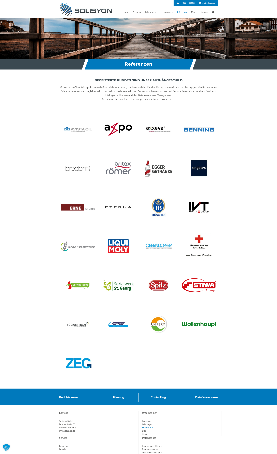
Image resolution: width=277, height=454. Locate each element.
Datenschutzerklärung (152, 446)
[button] (213, 12)
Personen (146, 421)
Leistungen (147, 424)
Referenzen (147, 427)
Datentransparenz (150, 449)
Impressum (64, 446)
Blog (144, 430)
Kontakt (62, 449)
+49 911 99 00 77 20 (187, 3)
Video (144, 434)
